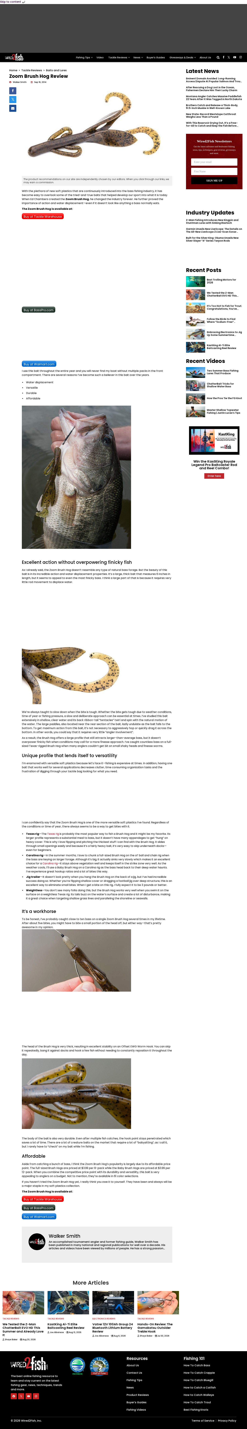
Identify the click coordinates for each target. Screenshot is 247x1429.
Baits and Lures (56, 70)
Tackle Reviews (117, 57)
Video (100, 57)
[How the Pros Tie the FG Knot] (195, 398)
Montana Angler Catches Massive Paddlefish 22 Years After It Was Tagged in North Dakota (214, 98)
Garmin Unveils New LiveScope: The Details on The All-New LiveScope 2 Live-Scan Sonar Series (214, 231)
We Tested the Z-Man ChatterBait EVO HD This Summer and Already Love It (224, 295)
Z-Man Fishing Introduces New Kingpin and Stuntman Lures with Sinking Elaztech (212, 221)
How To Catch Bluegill (198, 1380)
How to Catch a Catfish (200, 1387)
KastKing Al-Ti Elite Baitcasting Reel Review (221, 347)
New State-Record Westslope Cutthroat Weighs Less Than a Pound (211, 115)
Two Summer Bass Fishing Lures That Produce (222, 372)
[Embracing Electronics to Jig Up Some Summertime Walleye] (195, 334)
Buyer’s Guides (156, 57)
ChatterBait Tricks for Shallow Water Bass (220, 385)
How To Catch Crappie (199, 1373)
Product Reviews (138, 1395)
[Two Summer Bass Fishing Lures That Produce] (195, 372)
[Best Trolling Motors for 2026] (195, 281)
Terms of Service (203, 1421)
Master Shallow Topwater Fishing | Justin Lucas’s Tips (223, 411)
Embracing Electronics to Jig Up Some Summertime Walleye (224, 335)
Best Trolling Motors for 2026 (221, 281)
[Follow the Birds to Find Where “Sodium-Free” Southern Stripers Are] (195, 321)
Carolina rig (50, 863)
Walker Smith (64, 1236)
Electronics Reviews (103, 1318)
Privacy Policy (227, 1421)
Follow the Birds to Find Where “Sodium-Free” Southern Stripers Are (221, 321)
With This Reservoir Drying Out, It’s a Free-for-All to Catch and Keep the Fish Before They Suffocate (212, 125)
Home (13, 70)
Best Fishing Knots (196, 1410)
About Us (205, 57)
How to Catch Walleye (199, 1395)
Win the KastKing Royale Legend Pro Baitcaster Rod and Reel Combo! (214, 465)
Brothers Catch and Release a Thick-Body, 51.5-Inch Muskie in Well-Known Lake (212, 107)
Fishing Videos (136, 1410)
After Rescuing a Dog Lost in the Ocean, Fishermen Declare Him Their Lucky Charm (211, 89)
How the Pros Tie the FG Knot (224, 398)
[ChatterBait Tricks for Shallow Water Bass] (195, 385)
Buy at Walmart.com (39, 364)
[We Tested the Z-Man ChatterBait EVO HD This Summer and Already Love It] (195, 294)
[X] (21, 1396)
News (137, 57)
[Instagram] (36, 1396)
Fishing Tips (83, 57)
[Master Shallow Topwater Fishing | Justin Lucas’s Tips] (195, 411)
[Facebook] (14, 1396)
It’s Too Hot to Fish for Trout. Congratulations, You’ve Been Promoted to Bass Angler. (224, 310)
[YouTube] (29, 1396)
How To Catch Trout (197, 1402)
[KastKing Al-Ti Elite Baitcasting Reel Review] (195, 347)
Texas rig (53, 834)
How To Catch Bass (197, 1365)
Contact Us (134, 1373)
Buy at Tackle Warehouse (43, 216)
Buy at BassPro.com (38, 310)
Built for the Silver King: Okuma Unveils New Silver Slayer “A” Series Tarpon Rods (212, 239)
